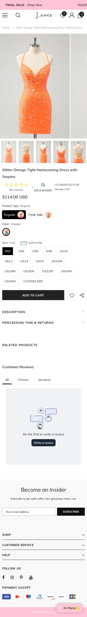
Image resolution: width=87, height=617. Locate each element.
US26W (10, 281)
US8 (49, 251)
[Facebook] (6, 577)
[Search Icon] (22, 15)
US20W (28, 271)
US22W (47, 271)
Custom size (33, 281)
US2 (8, 251)
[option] (35, 86)
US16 (40, 261)
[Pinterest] (24, 577)
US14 (24, 261)
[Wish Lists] (72, 295)
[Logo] (44, 15)
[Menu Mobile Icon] (5, 15)
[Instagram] (14, 577)
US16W (57, 261)
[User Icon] (72, 15)
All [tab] (7, 379)
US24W (66, 271)
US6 (35, 251)
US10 (64, 251)
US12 (8, 261)
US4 (22, 251)
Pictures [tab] (24, 379)
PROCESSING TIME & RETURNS (28, 323)
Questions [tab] (44, 379)
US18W (10, 271)
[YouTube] (33, 577)
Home (6, 27)
